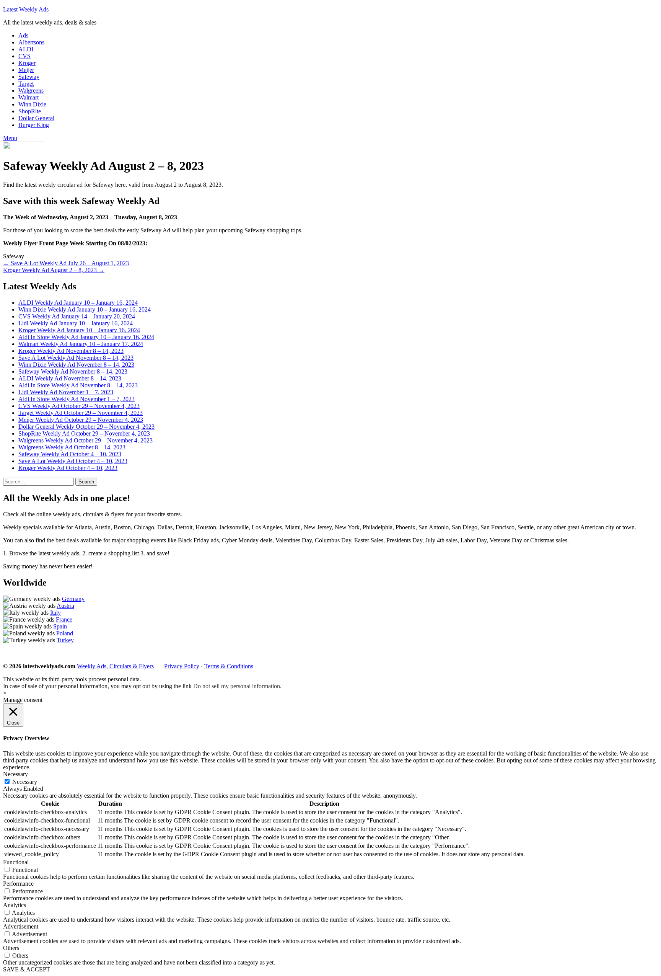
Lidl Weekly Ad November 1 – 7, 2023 (65, 392)
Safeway (28, 76)
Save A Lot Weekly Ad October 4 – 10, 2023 (72, 461)
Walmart (28, 97)
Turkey (65, 640)
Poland (64, 633)
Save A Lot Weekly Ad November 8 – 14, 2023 (76, 357)
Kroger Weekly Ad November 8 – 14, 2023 (71, 351)
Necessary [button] (15, 774)
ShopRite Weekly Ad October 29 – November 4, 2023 (84, 433)
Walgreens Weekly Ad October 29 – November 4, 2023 (85, 440)
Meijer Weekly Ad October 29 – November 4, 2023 (80, 419)
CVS (24, 56)
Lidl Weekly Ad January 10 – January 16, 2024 (75, 323)
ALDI (25, 49)
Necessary (24, 782)
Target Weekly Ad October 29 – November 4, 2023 (80, 413)
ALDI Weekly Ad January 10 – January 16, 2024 (78, 302)
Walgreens (31, 90)
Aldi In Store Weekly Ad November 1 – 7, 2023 (76, 399)
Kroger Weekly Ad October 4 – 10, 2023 (67, 468)
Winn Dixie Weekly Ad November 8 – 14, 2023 (76, 364)
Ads (23, 35)
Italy (55, 612)
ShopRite (29, 111)
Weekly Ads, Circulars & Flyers (115, 666)
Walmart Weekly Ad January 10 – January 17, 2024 (80, 344)
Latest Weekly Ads (26, 9)
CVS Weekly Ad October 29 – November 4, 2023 (79, 406)
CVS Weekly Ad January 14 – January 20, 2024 (76, 316)
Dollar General (36, 118)
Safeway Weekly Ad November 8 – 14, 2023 (72, 371)
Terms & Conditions (228, 666)
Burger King (33, 125)
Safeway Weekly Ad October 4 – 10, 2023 (69, 454)
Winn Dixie (32, 104)
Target (26, 83)
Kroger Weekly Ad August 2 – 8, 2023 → (53, 270)
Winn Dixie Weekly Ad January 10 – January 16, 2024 (84, 309)
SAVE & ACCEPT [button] (26, 969)
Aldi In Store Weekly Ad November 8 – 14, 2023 (78, 385)
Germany (73, 599)
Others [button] (11, 948)
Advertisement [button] (20, 926)
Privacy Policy (181, 666)
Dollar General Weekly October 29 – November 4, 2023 (86, 426)
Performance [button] (18, 883)
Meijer (26, 70)
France (64, 619)
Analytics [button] (14, 905)
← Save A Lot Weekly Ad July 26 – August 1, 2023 (66, 263)
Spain (60, 626)
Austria (65, 605)
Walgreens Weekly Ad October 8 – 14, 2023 (71, 447)
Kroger (27, 63)
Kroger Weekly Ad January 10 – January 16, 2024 (79, 330)
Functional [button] (16, 862)
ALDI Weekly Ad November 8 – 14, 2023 (69, 378)
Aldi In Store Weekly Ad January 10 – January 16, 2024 (86, 337)
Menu (10, 138)
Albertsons (31, 42)
